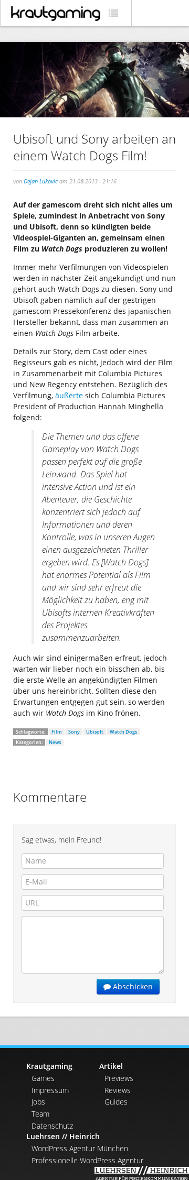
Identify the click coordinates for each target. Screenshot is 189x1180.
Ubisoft (94, 731)
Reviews (117, 1090)
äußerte (69, 395)
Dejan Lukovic (41, 181)
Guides (116, 1102)
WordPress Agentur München (80, 1148)
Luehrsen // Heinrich (63, 1136)
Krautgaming (49, 1066)
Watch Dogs (123, 731)
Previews (118, 1078)
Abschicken (132, 986)
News (55, 742)
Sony (74, 731)
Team (40, 1114)
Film (56, 731)
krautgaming (55, 13)
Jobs (38, 1102)
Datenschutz (52, 1126)
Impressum (50, 1090)
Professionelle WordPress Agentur (87, 1160)
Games (43, 1078)
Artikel (111, 1066)
